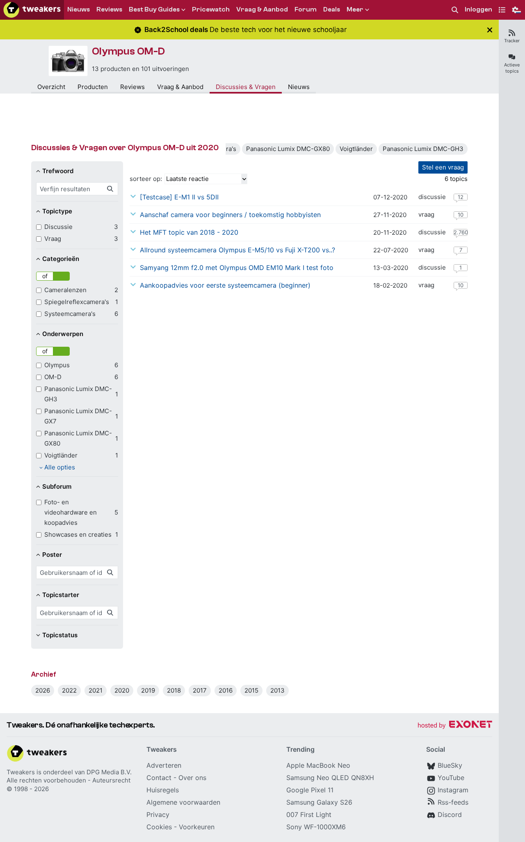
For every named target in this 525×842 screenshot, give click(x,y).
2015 (251, 690)
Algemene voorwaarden (183, 802)
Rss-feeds (453, 802)
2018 (174, 690)
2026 (42, 690)
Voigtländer (356, 149)
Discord (450, 814)
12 (460, 197)
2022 (69, 690)
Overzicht (51, 87)
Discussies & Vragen (246, 87)
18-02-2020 (390, 285)
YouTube (451, 777)
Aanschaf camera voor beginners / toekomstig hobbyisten (230, 214)
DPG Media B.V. (109, 772)
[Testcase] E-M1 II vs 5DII (179, 197)
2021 (96, 690)
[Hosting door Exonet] (455, 726)
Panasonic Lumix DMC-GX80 (288, 149)
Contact (158, 777)
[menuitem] (454, 10)
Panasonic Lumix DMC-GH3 (423, 149)
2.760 (461, 232)
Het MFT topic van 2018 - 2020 (189, 232)
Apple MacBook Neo (318, 765)
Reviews (132, 87)
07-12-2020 (390, 197)
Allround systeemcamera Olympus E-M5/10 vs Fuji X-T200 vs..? (237, 250)
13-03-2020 (390, 268)
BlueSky (450, 765)
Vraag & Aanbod (180, 87)
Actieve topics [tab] (512, 68)
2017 (200, 690)
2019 (148, 690)
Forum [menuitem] (305, 9)
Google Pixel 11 (309, 790)
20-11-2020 (389, 232)
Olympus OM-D (128, 51)
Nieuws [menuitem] (78, 9)
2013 (277, 690)
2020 (121, 690)
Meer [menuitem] (355, 9)
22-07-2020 (390, 250)
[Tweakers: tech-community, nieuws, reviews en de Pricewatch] (32, 10)
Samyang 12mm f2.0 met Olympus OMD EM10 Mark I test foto (236, 267)
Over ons (192, 777)
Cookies (159, 827)
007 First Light (308, 814)
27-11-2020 (389, 215)
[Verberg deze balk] (490, 30)
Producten (93, 87)
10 (460, 214)
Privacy (157, 814)
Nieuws (299, 87)
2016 (226, 690)
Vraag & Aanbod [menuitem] (262, 9)
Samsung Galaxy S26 (319, 802)
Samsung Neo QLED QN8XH (330, 777)
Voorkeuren (197, 827)
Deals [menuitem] (331, 9)
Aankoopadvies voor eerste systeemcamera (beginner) (225, 285)
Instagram (453, 790)
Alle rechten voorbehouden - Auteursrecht (68, 780)
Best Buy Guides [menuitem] (154, 9)
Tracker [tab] (512, 40)
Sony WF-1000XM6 (316, 827)
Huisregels (162, 790)
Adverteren (163, 765)
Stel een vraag (443, 167)
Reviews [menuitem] (109, 9)
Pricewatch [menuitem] (211, 9)
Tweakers (21, 772)
